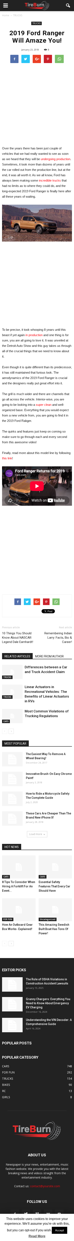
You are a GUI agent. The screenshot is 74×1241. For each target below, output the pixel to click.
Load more (35, 834)
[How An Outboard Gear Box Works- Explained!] (19, 909)
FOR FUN (7, 919)
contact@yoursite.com (45, 1186)
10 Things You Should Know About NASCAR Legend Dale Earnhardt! (17, 637)
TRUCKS (36, 23)
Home (5, 15)
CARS (6, 721)
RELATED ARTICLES (17, 656)
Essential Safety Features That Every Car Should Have (54, 886)
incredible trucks (50, 180)
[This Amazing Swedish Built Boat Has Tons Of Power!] (55, 909)
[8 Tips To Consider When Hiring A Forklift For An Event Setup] (19, 867)
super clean (43, 404)
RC (4, 1091)
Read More (37, 1236)
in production (34, 335)
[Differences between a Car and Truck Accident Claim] (12, 672)
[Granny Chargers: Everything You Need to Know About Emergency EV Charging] (12, 1004)
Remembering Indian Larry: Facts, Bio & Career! (58, 637)
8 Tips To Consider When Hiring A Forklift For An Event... (18, 886)
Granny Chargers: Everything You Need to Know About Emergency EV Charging (48, 1003)
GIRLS (6, 1097)
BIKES (6, 1085)
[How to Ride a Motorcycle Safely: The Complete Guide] (12, 799)
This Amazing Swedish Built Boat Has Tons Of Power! (54, 929)
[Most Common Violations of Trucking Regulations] (12, 716)
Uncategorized (47, 919)
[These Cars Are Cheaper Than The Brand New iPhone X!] (12, 818)
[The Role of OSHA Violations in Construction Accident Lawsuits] (12, 984)
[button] (68, 5)
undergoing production (55, 159)
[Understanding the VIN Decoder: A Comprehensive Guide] (12, 1025)
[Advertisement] (37, 104)
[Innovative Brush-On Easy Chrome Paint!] (12, 779)
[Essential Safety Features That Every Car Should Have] (55, 867)
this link (7, 458)
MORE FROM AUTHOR (49, 656)
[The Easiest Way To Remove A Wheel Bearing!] (12, 759)
